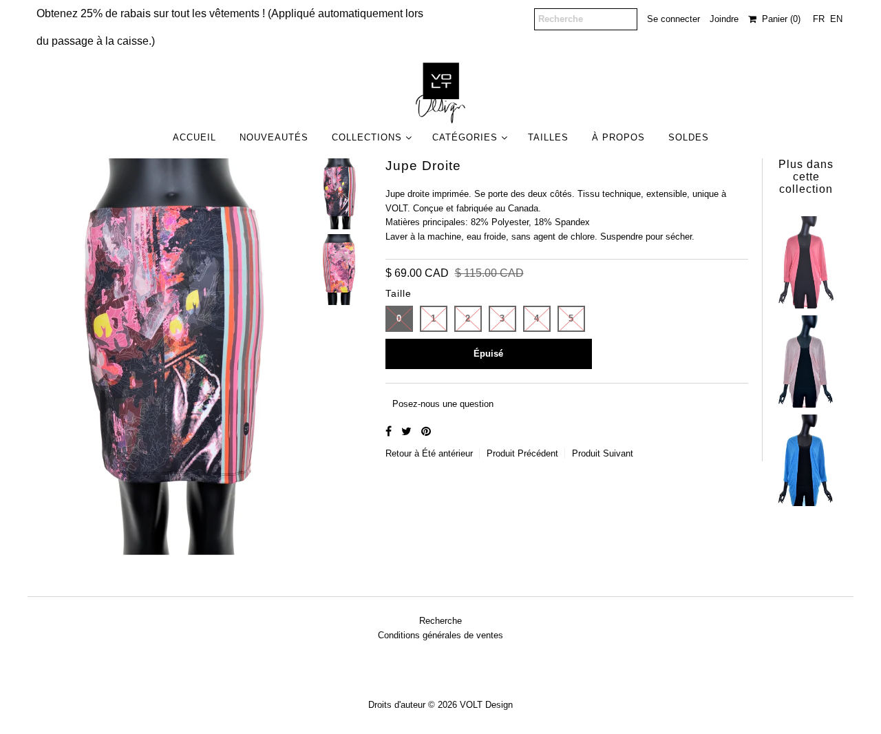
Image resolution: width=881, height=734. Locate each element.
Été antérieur (447, 453)
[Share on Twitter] (407, 431)
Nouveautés (274, 137)
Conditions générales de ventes (440, 635)
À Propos (618, 137)
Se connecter (673, 19)
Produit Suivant (602, 453)
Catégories (465, 137)
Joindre (724, 19)
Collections (367, 137)
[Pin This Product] (426, 431)
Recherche (440, 621)
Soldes (688, 137)
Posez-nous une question (442, 404)
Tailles (548, 137)
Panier (778, 19)
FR (819, 19)
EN (836, 19)
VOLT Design (486, 705)
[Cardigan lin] (806, 258)
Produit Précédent (522, 453)
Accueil (194, 137)
